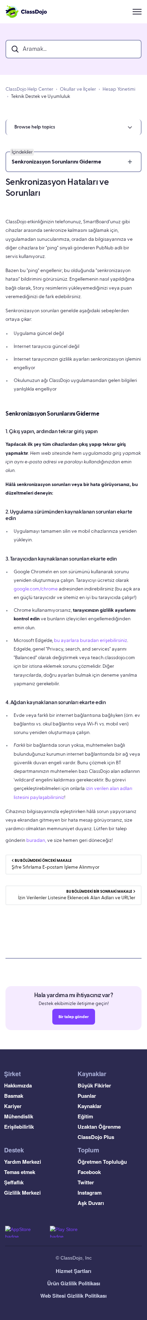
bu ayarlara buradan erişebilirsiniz (90, 640)
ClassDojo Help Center (29, 89)
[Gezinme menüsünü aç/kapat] (137, 12)
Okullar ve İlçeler (78, 89)
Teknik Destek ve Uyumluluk (40, 96)
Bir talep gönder (73, 1017)
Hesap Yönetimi (119, 89)
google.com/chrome (36, 589)
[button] (73, 127)
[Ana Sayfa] (26, 11)
